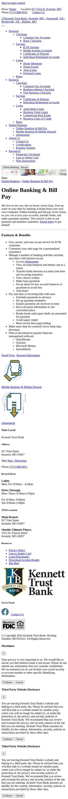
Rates (19, 76)
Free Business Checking (37, 92)
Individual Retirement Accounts (41, 57)
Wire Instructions (25, 160)
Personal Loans (32, 73)
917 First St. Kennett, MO (46, 9)
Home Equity (31, 66)
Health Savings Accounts (37, 50)
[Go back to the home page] (33, 595)
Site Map (14, 563)
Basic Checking (32, 40)
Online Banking (15, 167)
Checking (21, 34)
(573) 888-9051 (19, 12)
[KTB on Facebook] (5, 614)
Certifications (23, 144)
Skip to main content (13, 3)
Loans (19, 60)
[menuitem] (38, 54)
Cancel (19, 682)
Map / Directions (17, 460)
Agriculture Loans (33, 108)
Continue (7, 682)
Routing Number (25, 147)
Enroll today (47, 221)
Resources (14, 151)
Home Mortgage (32, 63)
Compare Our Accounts (36, 37)
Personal (13, 31)
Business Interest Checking (38, 89)
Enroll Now (8, 355)
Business (14, 79)
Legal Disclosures (19, 556)
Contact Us (38, 12)
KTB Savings (31, 47)
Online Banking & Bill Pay (31, 128)
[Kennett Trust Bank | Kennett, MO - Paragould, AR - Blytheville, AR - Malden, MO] (34, 21)
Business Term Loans (35, 112)
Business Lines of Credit (37, 118)
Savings (20, 44)
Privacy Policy (17, 550)
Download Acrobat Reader (24, 559)
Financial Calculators (28, 154)
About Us (14, 138)
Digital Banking (18, 125)
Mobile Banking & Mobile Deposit (36, 131)
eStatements (23, 134)
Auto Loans (30, 70)
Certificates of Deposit (36, 53)
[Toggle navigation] (2, 25)
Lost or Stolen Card (27, 157)
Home (12, 9)
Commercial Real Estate (37, 115)
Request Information (28, 355)
